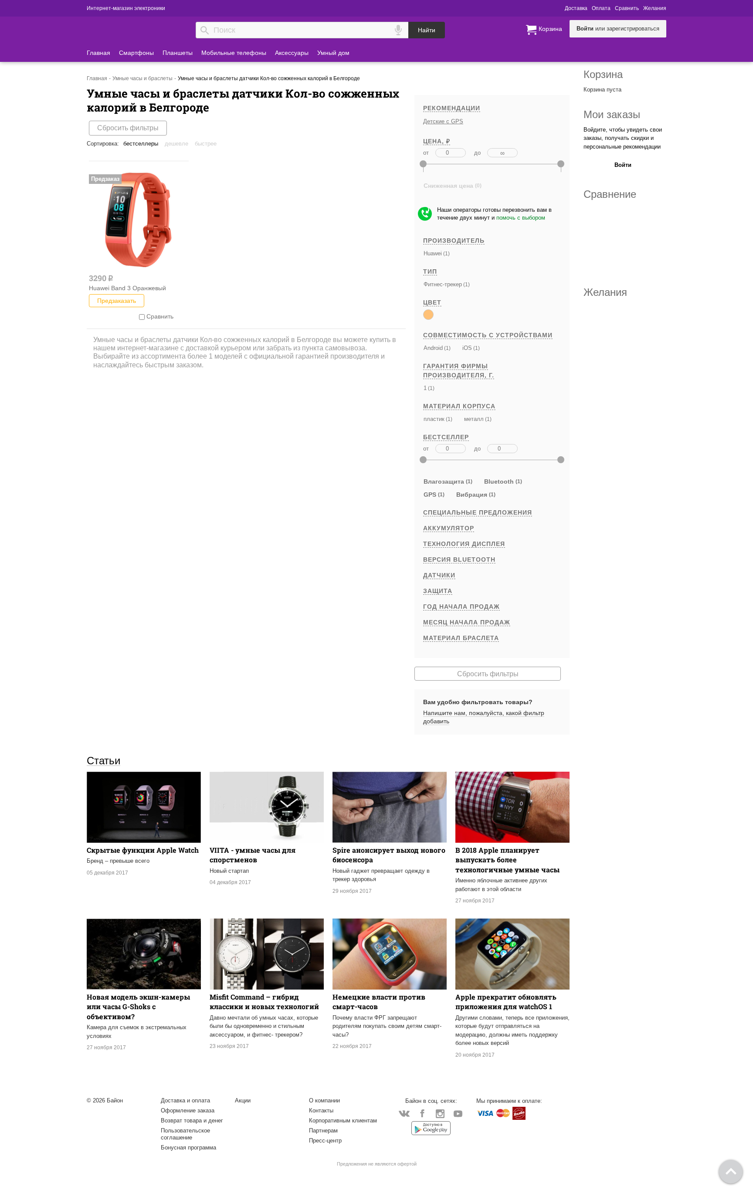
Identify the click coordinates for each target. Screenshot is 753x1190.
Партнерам (323, 1130)
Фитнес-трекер (443, 284)
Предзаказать (116, 300)
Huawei (433, 253)
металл (474, 419)
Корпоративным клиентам (343, 1120)
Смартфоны (136, 52)
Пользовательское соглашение (185, 1134)
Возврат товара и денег (192, 1120)
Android (433, 348)
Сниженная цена (448, 185)
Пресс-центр (325, 1140)
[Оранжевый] (428, 314)
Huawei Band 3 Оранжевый (127, 288)
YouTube (458, 1113)
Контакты (321, 1110)
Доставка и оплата (185, 1100)
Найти (426, 30)
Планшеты (178, 52)
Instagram (440, 1113)
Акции (243, 1100)
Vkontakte (404, 1113)
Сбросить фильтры (128, 128)
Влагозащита (444, 481)
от (426, 152)
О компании (324, 1100)
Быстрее (206, 143)
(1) (446, 253)
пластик (434, 419)
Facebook (422, 1113)
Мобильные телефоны (233, 52)
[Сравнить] (142, 316)
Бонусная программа (188, 1147)
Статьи (103, 760)
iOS (467, 348)
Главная (98, 52)
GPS (430, 494)
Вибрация (471, 494)
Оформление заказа (187, 1110)
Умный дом (333, 52)
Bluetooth (499, 481)
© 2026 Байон (105, 1100)
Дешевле (176, 143)
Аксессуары (292, 52)
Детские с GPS (443, 121)
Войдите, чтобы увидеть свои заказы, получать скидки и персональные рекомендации (622, 138)
